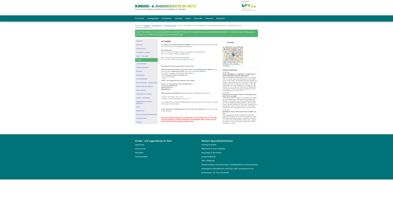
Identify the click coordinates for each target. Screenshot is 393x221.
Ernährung (139, 71)
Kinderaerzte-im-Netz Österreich (215, 173)
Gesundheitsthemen (141, 79)
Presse (138, 107)
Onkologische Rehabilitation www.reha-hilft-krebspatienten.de (227, 169)
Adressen (209, 18)
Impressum (139, 145)
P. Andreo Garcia (140, 48)
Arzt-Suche (139, 18)
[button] (233, 54)
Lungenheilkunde (208, 157)
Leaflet (226, 64)
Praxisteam (139, 45)
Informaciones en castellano (144, 94)
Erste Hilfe (198, 18)
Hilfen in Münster (141, 90)
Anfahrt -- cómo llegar (142, 56)
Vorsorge (178, 18)
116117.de (202, 71)
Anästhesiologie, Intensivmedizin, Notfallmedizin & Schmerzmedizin (229, 165)
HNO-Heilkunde (208, 161)
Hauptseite (139, 41)
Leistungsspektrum (141, 63)
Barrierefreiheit (141, 157)
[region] (240, 43)
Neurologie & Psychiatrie (211, 153)
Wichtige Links (140, 111)
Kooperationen (140, 75)
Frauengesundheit (208, 145)
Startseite (147, 25)
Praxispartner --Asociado (143, 52)
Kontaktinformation (141, 118)
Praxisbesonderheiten (142, 67)
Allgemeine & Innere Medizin (213, 149)
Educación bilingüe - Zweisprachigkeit (146, 82)
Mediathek (220, 18)
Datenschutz (140, 149)
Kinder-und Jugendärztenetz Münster (146, 114)
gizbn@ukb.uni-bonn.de (187, 59)
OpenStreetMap (235, 64)
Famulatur (139, 122)
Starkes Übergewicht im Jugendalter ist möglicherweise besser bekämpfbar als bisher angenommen (239, 74)
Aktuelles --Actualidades (143, 98)
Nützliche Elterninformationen (144, 86)
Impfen (188, 18)
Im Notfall (138, 60)
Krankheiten (167, 18)
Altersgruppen (153, 18)
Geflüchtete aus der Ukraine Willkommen (144, 102)
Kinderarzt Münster (170, 25)
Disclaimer (139, 153)
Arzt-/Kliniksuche (157, 25)
